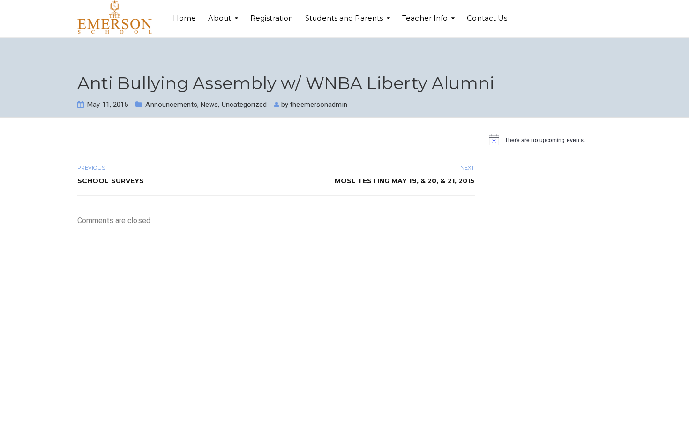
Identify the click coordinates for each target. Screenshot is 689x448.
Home (184, 18)
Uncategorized (244, 104)
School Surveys (110, 181)
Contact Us (487, 18)
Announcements (171, 104)
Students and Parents (344, 18)
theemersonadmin (318, 104)
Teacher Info (425, 18)
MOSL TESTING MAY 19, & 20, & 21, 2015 (405, 181)
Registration (271, 18)
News (209, 104)
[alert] (550, 139)
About (219, 18)
